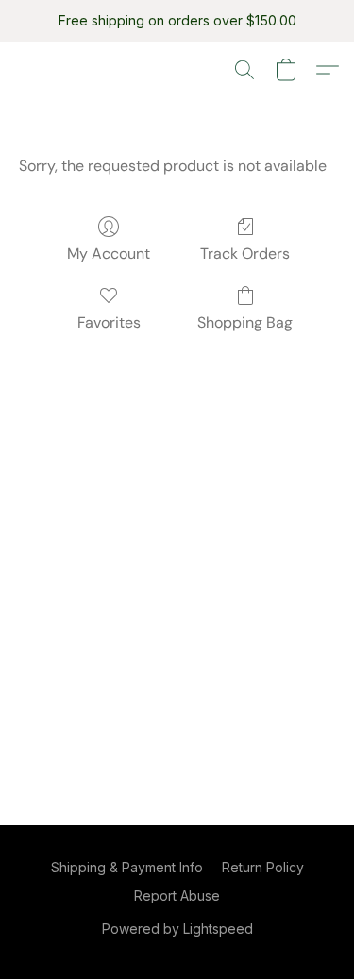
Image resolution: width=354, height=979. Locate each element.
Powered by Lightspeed (177, 928)
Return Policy (263, 867)
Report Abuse (177, 895)
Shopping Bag (245, 322)
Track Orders (245, 253)
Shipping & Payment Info (127, 867)
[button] (244, 70)
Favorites (109, 322)
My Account (108, 253)
